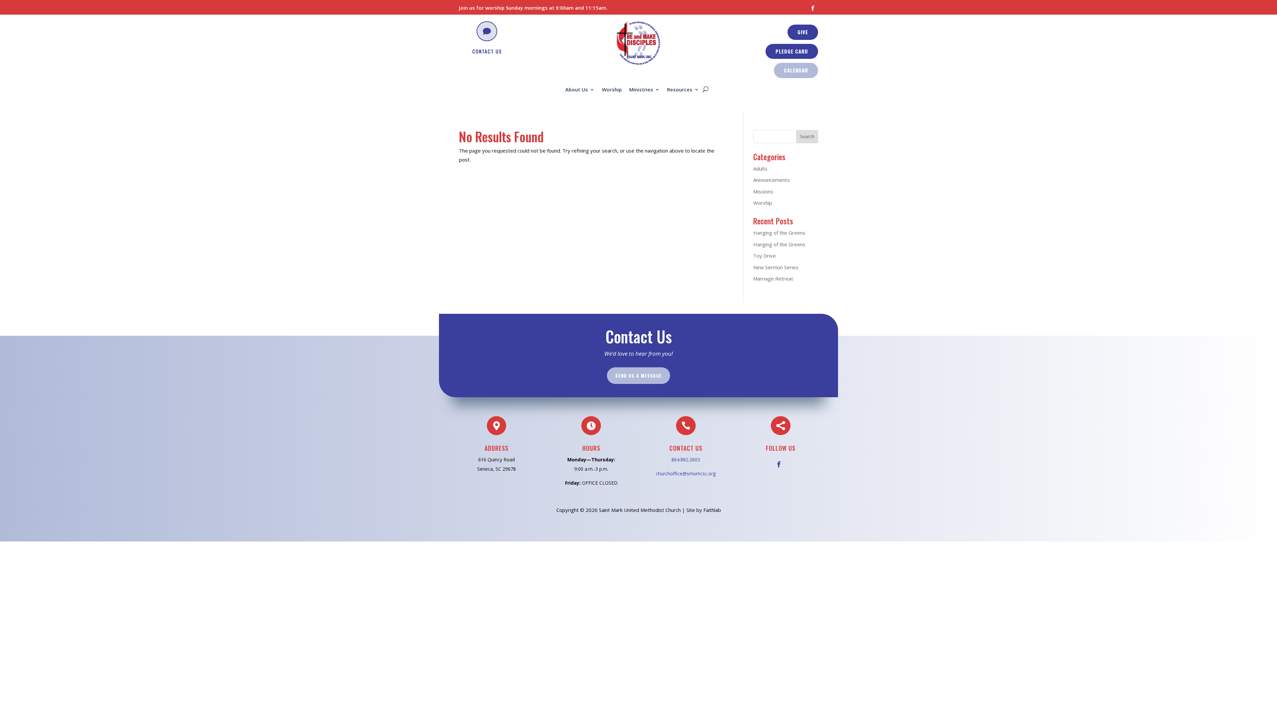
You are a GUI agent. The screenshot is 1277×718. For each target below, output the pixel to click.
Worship (612, 90)
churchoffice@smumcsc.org (686, 473)
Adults (760, 168)
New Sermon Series (775, 267)
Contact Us (487, 51)
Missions (763, 191)
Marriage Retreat (773, 278)
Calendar (796, 70)
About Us (576, 90)
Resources (679, 90)
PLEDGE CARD (792, 51)
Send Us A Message (638, 375)
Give (802, 32)
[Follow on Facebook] (812, 8)
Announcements (771, 180)
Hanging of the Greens (779, 232)
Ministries (641, 90)
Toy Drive (764, 255)
